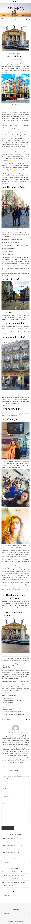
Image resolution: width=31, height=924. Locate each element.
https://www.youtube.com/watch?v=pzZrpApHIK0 (15, 63)
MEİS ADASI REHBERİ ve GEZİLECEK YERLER (13, 875)
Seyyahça (15, 8)
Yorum (3, 803)
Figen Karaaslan (9, 719)
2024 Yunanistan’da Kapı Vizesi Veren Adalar (13, 871)
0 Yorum (19, 59)
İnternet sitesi (5, 796)
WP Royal (10, 921)
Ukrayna (12, 53)
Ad (3, 781)
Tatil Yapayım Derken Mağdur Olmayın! (11, 878)
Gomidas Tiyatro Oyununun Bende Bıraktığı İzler (14, 882)
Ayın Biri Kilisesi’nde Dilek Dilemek (10, 885)
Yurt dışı (19, 53)
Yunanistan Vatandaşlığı (7, 838)
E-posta (4, 788)
